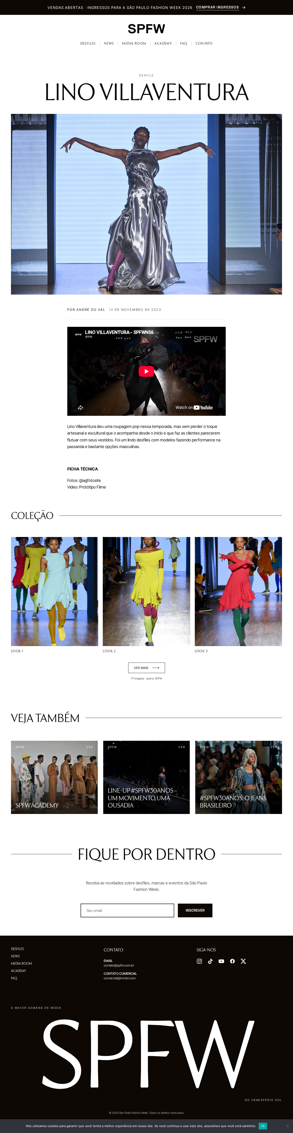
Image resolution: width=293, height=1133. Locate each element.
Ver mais (141, 668)
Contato (204, 43)
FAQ (183, 43)
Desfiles (88, 43)
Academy (163, 43)
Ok (263, 1126)
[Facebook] (232, 961)
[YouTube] (221, 961)
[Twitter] (243, 961)
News (109, 43)
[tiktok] (210, 961)
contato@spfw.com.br (119, 965)
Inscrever (195, 910)
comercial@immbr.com (120, 978)
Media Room (134, 43)
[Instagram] (199, 961)
